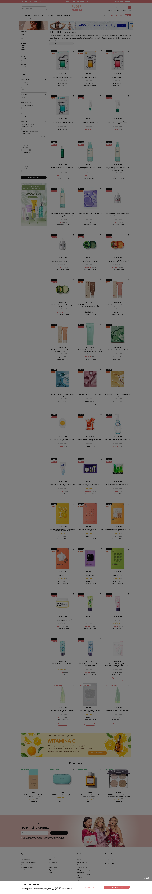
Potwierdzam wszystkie (117, 887)
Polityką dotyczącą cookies (58, 887)
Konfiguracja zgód (90, 887)
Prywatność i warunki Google (49, 890)
